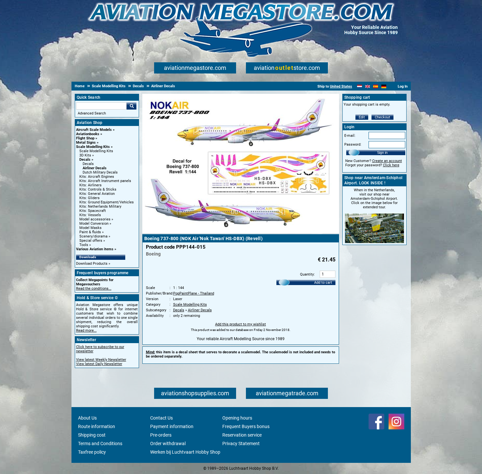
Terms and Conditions (100, 443)
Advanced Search (92, 113)
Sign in (382, 153)
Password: (352, 144)
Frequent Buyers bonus (246, 426)
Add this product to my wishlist (240, 324)
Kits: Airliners (90, 185)
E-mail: (349, 136)
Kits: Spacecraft (92, 211)
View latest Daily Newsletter (99, 364)
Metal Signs (86, 142)
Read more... (86, 330)
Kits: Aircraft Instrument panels (105, 181)
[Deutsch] (383, 86)
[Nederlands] (359, 86)
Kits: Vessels (90, 215)
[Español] (375, 86)
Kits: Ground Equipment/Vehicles (106, 202)
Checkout (382, 117)
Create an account (387, 161)
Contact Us (161, 418)
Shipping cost (92, 435)
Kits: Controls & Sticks (97, 189)
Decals (84, 159)
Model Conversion (94, 223)
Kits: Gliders (89, 198)
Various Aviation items (94, 249)
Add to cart (323, 282)
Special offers (90, 240)
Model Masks (90, 228)
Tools (83, 245)
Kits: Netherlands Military (100, 206)
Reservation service (242, 435)
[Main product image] (240, 232)
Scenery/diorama (93, 236)
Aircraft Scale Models (94, 130)
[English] (367, 86)
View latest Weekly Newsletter (101, 360)
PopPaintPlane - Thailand (193, 293)
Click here (391, 165)
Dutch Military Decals (100, 172)
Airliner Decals (95, 168)
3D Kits (85, 155)
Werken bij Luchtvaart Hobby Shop (185, 452)
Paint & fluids (90, 232)
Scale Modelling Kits (93, 147)
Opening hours (237, 418)
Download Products (92, 263)
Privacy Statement (241, 443)
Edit (362, 117)
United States (341, 86)
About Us (87, 418)
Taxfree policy (92, 452)
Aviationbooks (87, 134)
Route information (96, 426)
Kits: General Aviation (97, 194)
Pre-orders (160, 435)
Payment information (171, 426)
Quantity (307, 274)
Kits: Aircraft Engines (96, 177)
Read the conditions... (93, 288)
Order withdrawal (168, 443)
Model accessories (94, 219)
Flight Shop (85, 138)
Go (131, 106)
